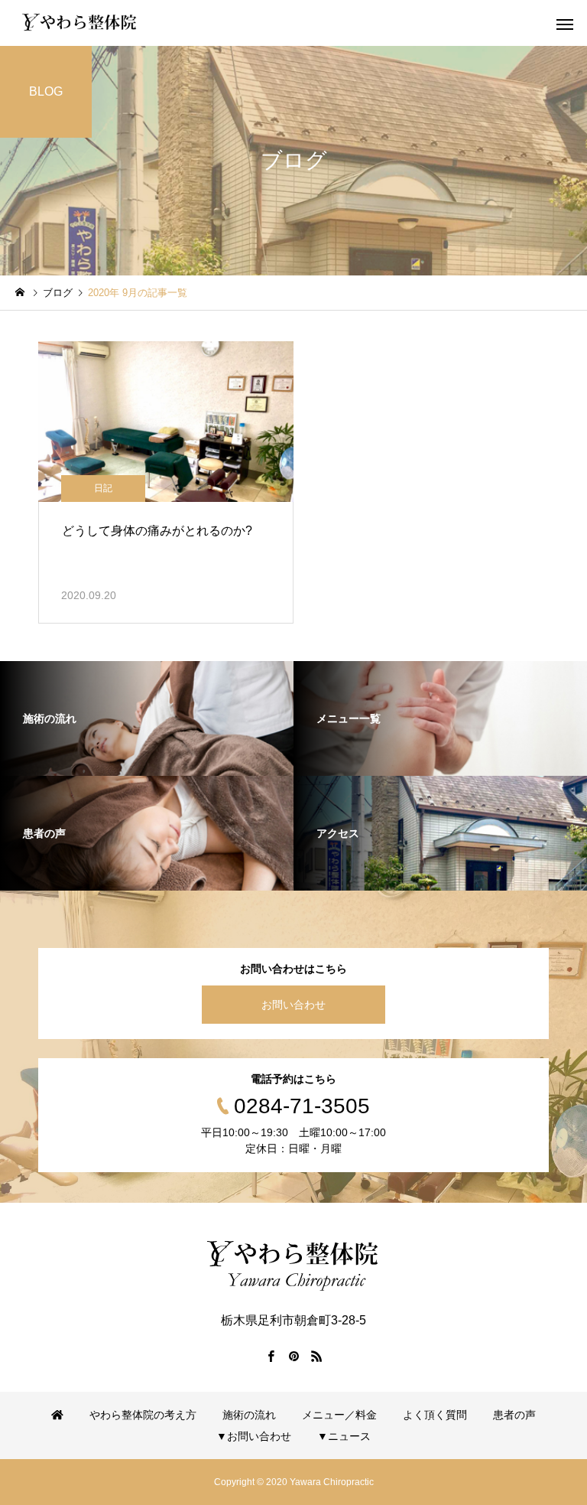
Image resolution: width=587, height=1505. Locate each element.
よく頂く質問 (435, 1415)
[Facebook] (270, 1355)
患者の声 (514, 1415)
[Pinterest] (293, 1355)
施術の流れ (249, 1415)
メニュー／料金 (339, 1415)
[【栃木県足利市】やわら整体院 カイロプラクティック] (79, 23)
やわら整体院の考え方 (142, 1415)
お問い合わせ (293, 1004)
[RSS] (316, 1355)
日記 (103, 488)
